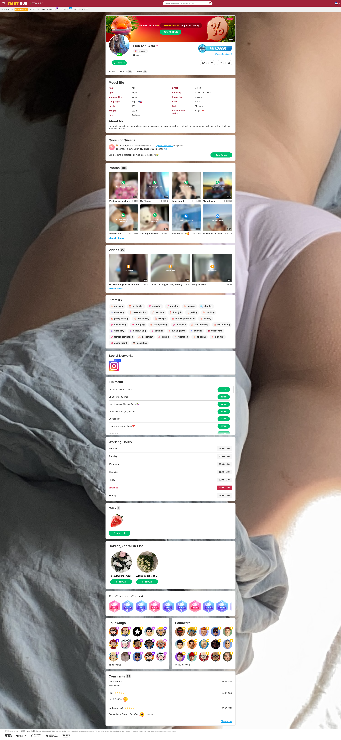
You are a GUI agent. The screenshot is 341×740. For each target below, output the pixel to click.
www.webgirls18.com (33, 731)
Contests (64, 9)
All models (7, 9)
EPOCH (52, 731)
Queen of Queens (164, 145)
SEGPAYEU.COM (64, 731)
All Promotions (49, 9)
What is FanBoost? (223, 54)
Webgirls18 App (81, 9)
